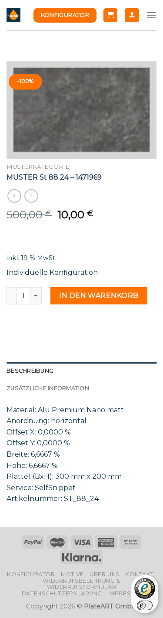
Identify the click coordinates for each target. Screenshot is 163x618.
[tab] (81, 371)
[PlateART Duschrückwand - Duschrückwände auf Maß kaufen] (13, 15)
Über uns (105, 574)
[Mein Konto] (132, 15)
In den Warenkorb (99, 295)
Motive (72, 574)
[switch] (145, 605)
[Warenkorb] (110, 15)
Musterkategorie (38, 166)
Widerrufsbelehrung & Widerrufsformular (81, 584)
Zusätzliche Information (48, 388)
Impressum (126, 593)
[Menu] (151, 15)
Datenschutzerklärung (62, 593)
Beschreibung (30, 370)
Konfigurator (31, 574)
